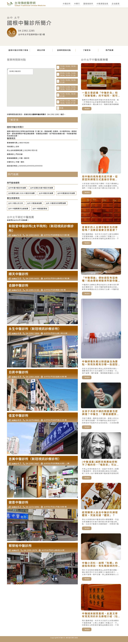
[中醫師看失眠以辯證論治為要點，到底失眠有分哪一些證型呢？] (101, 340)
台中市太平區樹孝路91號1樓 (31, 34)
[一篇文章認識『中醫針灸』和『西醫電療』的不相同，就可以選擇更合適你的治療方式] (101, 87)
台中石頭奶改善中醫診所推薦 (41, 188)
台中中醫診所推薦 (46, 193)
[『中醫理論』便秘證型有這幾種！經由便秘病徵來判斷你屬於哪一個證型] (101, 272)
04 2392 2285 (26, 30)
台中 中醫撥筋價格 (39, 209)
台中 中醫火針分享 (15, 203)
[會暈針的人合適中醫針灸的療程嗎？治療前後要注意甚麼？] (101, 222)
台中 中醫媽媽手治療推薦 (18, 209)
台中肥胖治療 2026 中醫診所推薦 (21, 193)
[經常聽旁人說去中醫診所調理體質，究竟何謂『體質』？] (101, 507)
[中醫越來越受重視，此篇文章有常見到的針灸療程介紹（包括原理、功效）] (101, 608)
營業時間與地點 (64, 50)
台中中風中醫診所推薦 (17, 188)
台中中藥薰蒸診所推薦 (66, 193)
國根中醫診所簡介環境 (18, 50)
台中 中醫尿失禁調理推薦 (56, 203)
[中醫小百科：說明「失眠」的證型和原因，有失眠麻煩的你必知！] (101, 557)
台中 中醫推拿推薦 (34, 203)
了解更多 (87, 50)
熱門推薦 (110, 50)
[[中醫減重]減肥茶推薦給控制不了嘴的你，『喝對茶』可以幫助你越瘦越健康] (101, 456)
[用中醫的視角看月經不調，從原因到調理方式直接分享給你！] (101, 155)
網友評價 (41, 50)
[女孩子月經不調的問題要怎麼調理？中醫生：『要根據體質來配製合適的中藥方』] (101, 407)
